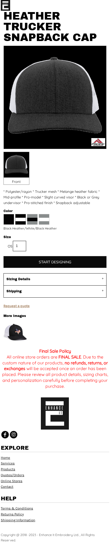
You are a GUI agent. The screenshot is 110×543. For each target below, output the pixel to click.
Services (8, 463)
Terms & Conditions (17, 508)
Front (16, 181)
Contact (7, 487)
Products (8, 469)
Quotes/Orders (12, 475)
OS (10, 246)
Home (5, 458)
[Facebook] (5, 434)
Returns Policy (12, 514)
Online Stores (11, 481)
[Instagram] (13, 434)
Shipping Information (18, 520)
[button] (95, 5)
